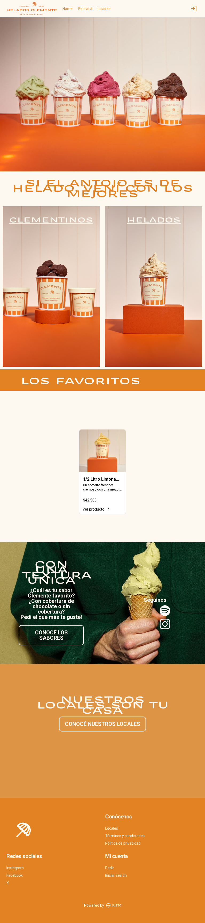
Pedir (109, 868)
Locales (104, 8)
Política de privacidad (123, 843)
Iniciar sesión (116, 875)
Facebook (14, 875)
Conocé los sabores (51, 635)
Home (67, 8)
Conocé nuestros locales (102, 724)
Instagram (15, 868)
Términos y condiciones (125, 836)
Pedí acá (85, 8)
